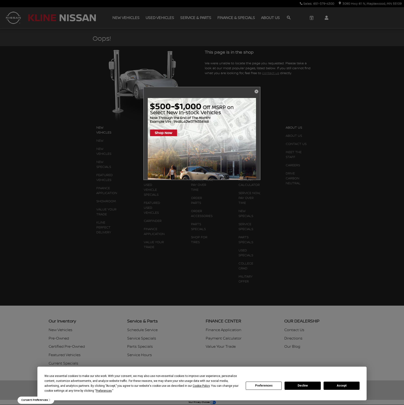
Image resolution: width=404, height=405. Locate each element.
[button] (256, 92)
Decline (303, 385)
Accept (341, 385)
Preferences (264, 385)
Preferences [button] (104, 390)
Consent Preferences (34, 399)
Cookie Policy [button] (201, 385)
